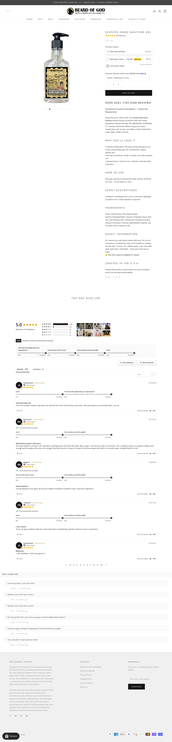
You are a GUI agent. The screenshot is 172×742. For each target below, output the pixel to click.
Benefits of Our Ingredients (91, 667)
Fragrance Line (115, 19)
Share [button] (21, 411)
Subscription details (117, 66)
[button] (151, 411)
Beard (30, 19)
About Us (84, 687)
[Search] (160, 11)
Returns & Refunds (87, 671)
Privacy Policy (85, 675)
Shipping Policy (86, 679)
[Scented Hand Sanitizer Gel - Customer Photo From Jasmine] (89, 333)
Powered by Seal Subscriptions (146, 64)
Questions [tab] (37, 369)
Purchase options (112, 47)
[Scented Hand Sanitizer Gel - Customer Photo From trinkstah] (106, 326)
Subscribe (136, 687)
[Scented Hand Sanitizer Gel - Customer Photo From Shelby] (98, 326)
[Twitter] (116, 277)
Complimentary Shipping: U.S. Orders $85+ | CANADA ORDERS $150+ (86, 2)
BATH (40, 19)
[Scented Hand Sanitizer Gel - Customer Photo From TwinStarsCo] (98, 333)
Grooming (64, 19)
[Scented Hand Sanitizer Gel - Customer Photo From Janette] (89, 326)
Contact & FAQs (136, 19)
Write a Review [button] (148, 363)
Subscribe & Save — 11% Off (125, 59)
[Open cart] (165, 11)
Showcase (95, 19)
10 (101, 565)
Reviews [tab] (20, 369)
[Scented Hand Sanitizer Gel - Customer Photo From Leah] (81, 326)
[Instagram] (21, 715)
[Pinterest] (119, 277)
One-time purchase (117, 51)
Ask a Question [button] (128, 363)
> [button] (106, 565)
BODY (50, 19)
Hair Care (80, 19)
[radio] (108, 51)
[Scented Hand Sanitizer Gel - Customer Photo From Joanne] (106, 333)
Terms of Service (86, 683)
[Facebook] (113, 277)
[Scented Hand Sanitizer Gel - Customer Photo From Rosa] (81, 333)
